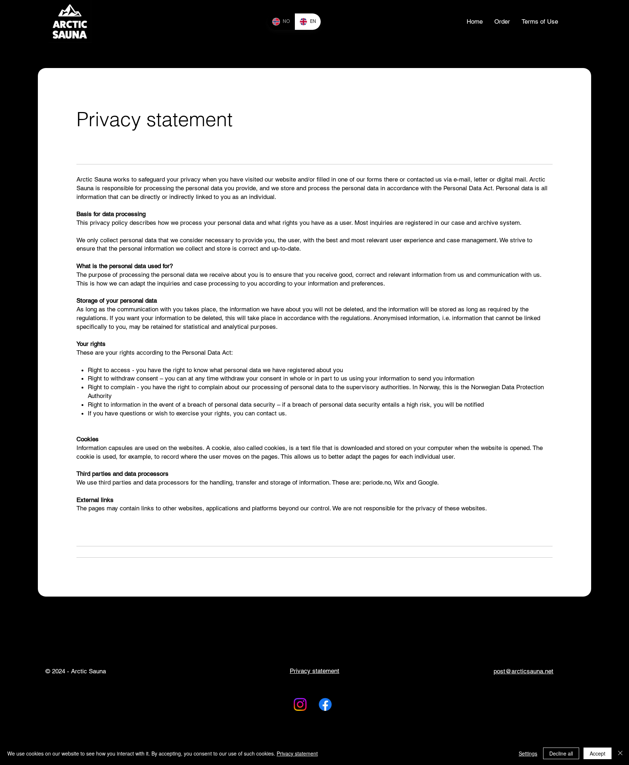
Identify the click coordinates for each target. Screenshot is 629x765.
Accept (597, 753)
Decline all (561, 753)
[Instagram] (300, 704)
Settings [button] (528, 753)
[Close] (620, 753)
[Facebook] (325, 704)
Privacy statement (297, 753)
